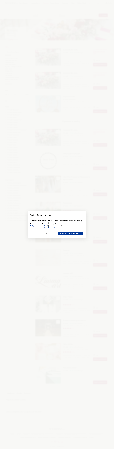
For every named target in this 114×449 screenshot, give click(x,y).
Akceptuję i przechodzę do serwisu (70, 233)
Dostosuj (44, 233)
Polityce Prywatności (49, 228)
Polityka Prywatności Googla (39, 226)
